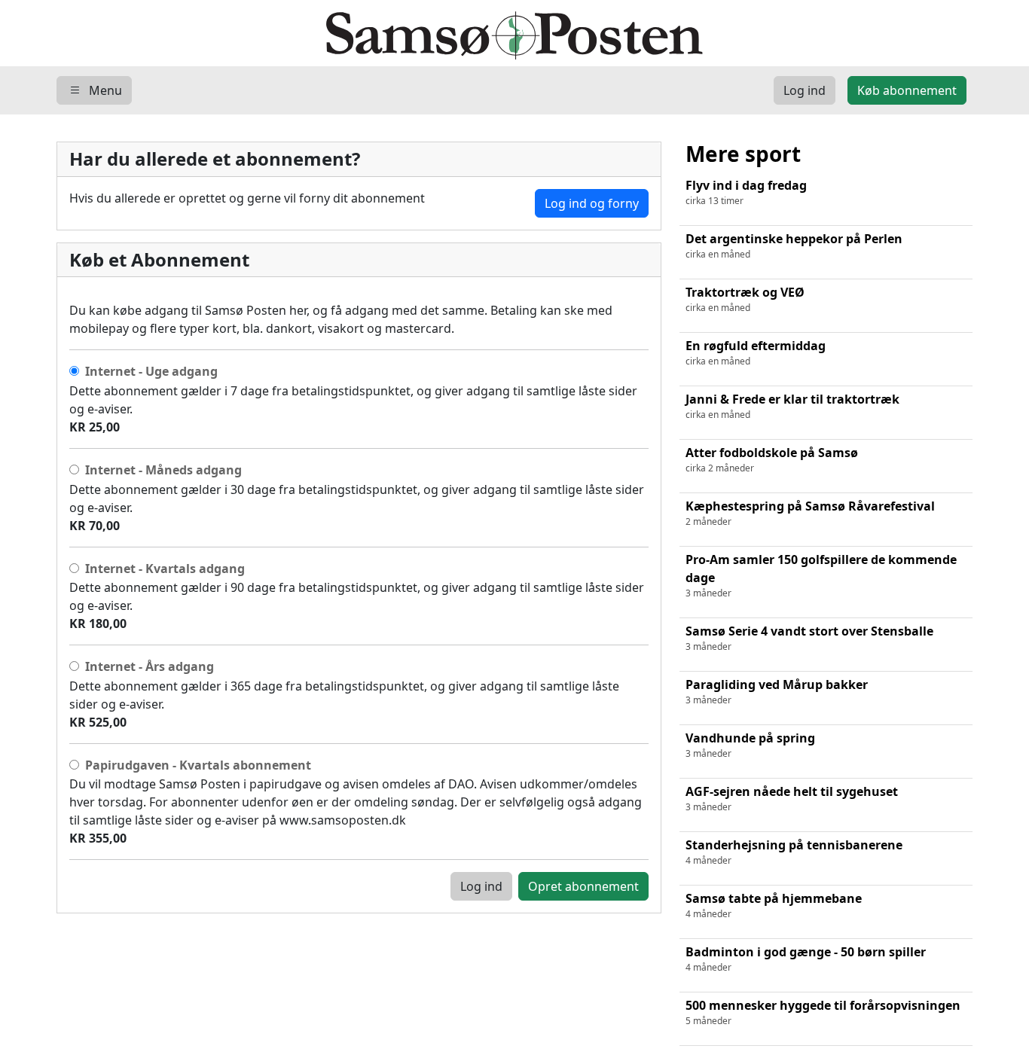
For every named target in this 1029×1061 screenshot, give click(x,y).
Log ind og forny (592, 203)
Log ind (481, 886)
